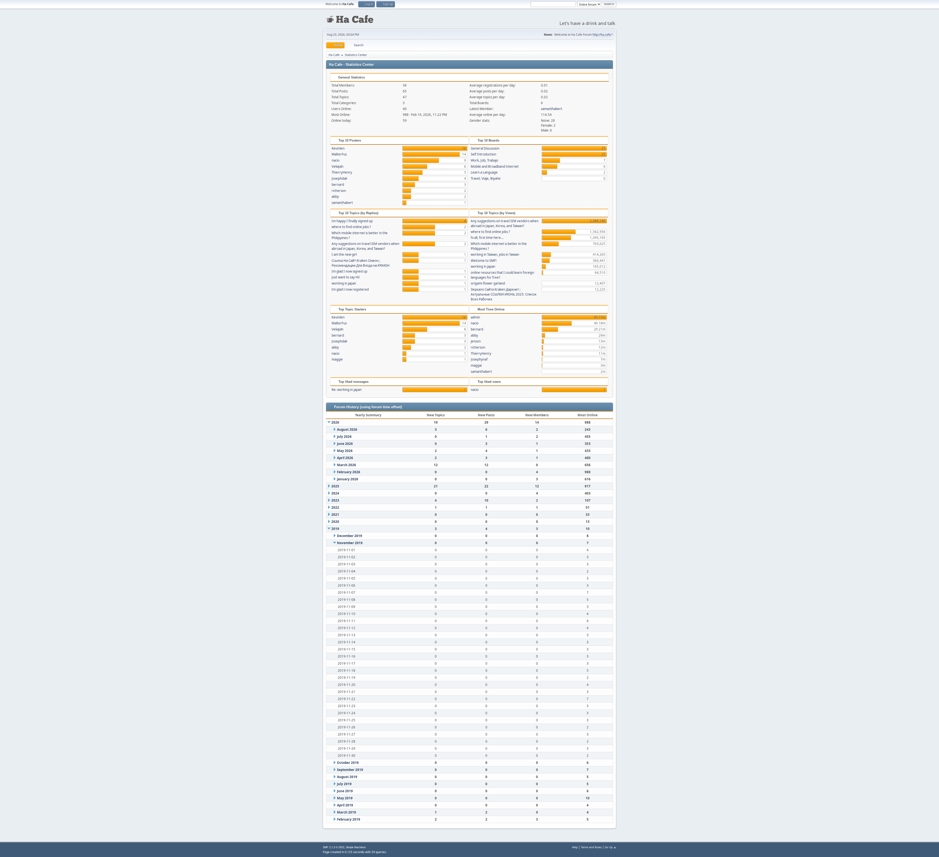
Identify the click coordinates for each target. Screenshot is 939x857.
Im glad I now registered (350, 289)
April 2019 (345, 805)
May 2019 (345, 798)
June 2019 (345, 791)
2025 (335, 486)
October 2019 (348, 762)
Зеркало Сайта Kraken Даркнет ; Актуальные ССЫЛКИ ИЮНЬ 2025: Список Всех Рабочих (504, 294)
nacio (335, 160)
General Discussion (485, 148)
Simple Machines (356, 847)
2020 (335, 521)
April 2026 (345, 458)
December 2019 (349, 536)
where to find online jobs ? (351, 227)
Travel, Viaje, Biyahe (486, 178)
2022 (335, 507)
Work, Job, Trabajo (484, 160)
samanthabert (551, 109)
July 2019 (344, 784)
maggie (337, 359)
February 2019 (348, 819)
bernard (338, 184)
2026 (335, 422)
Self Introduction (483, 154)
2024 (335, 493)
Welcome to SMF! (484, 260)
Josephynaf (479, 359)
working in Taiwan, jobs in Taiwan (495, 254)
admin (475, 317)
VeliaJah (337, 166)
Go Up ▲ (610, 847)
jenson (476, 341)
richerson (339, 190)
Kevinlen (338, 148)
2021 (335, 514)
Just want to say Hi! (346, 277)
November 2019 (350, 543)
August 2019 (347, 777)
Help (575, 847)
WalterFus (339, 154)
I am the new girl (344, 254)
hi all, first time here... (487, 237)
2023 (335, 500)
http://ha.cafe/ (602, 35)
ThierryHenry (342, 172)
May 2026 (345, 451)
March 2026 (346, 465)
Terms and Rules (591, 847)
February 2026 (348, 472)
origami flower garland (488, 283)
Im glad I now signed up (349, 271)
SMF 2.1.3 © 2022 (333, 847)
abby (335, 196)
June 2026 (345, 443)
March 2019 (346, 812)
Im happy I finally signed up (352, 221)
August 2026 (347, 429)
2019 (335, 529)
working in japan (344, 283)
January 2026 (347, 479)
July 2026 (344, 436)
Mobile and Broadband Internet (495, 166)
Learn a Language (484, 172)
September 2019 (350, 770)
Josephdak (339, 178)
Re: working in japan (347, 389)
